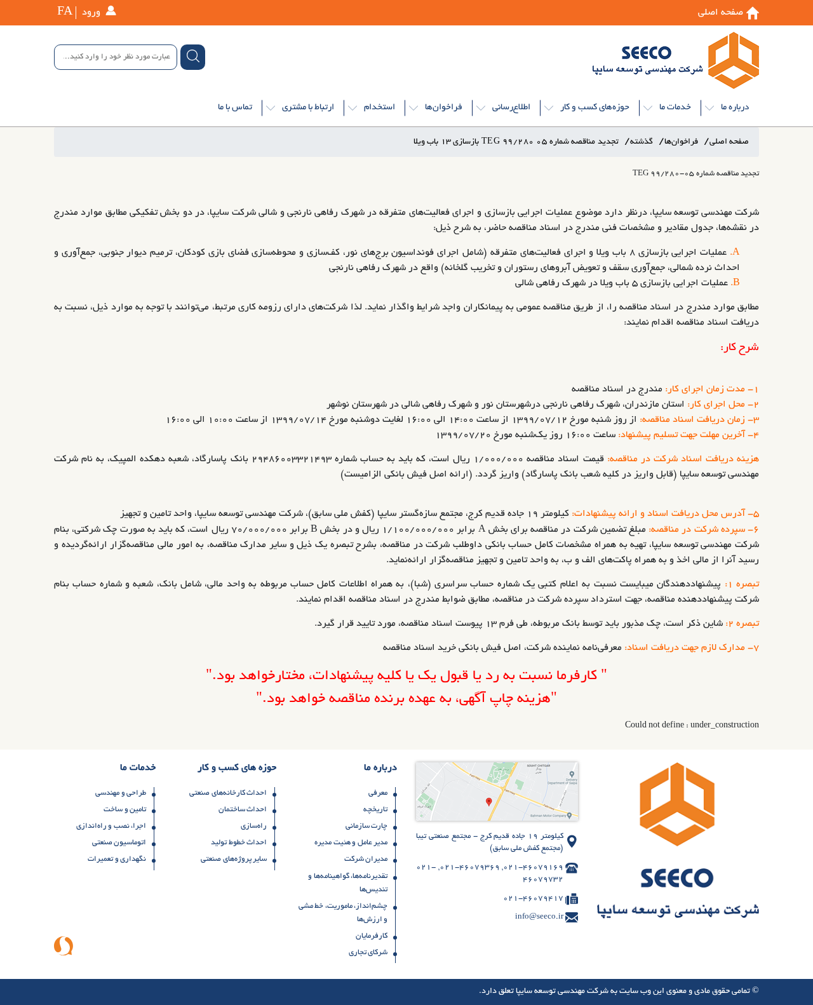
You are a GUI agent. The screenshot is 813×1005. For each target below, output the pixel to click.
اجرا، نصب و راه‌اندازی (111, 826)
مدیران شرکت (366, 859)
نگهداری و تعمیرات (117, 859)
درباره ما (735, 107)
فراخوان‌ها (443, 107)
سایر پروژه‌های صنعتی (234, 859)
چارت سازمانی (367, 826)
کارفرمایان (371, 936)
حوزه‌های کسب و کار (594, 107)
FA (64, 12)
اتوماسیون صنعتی (119, 843)
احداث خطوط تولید (239, 843)
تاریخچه (375, 810)
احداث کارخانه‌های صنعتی (228, 793)
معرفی (377, 793)
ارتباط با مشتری (308, 107)
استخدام (379, 107)
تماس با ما (235, 107)
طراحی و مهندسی (120, 793)
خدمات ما (675, 107)
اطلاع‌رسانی (511, 107)
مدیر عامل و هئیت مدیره (350, 843)
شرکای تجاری (368, 952)
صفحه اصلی (720, 13)
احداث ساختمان (242, 810)
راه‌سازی (254, 826)
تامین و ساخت (125, 810)
